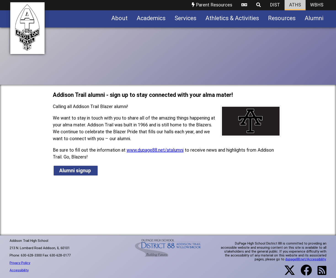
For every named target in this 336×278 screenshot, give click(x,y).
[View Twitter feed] (287, 273)
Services (185, 18)
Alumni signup (75, 170)
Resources (282, 18)
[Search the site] (258, 5)
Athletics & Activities (232, 18)
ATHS (295, 5)
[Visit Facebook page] (303, 273)
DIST (275, 5)
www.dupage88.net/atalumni (155, 150)
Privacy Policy (20, 263)
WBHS (316, 5)
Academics (151, 18)
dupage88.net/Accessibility (305, 259)
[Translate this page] (244, 5)
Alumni (314, 18)
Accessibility (19, 270)
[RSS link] (319, 273)
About (119, 18)
